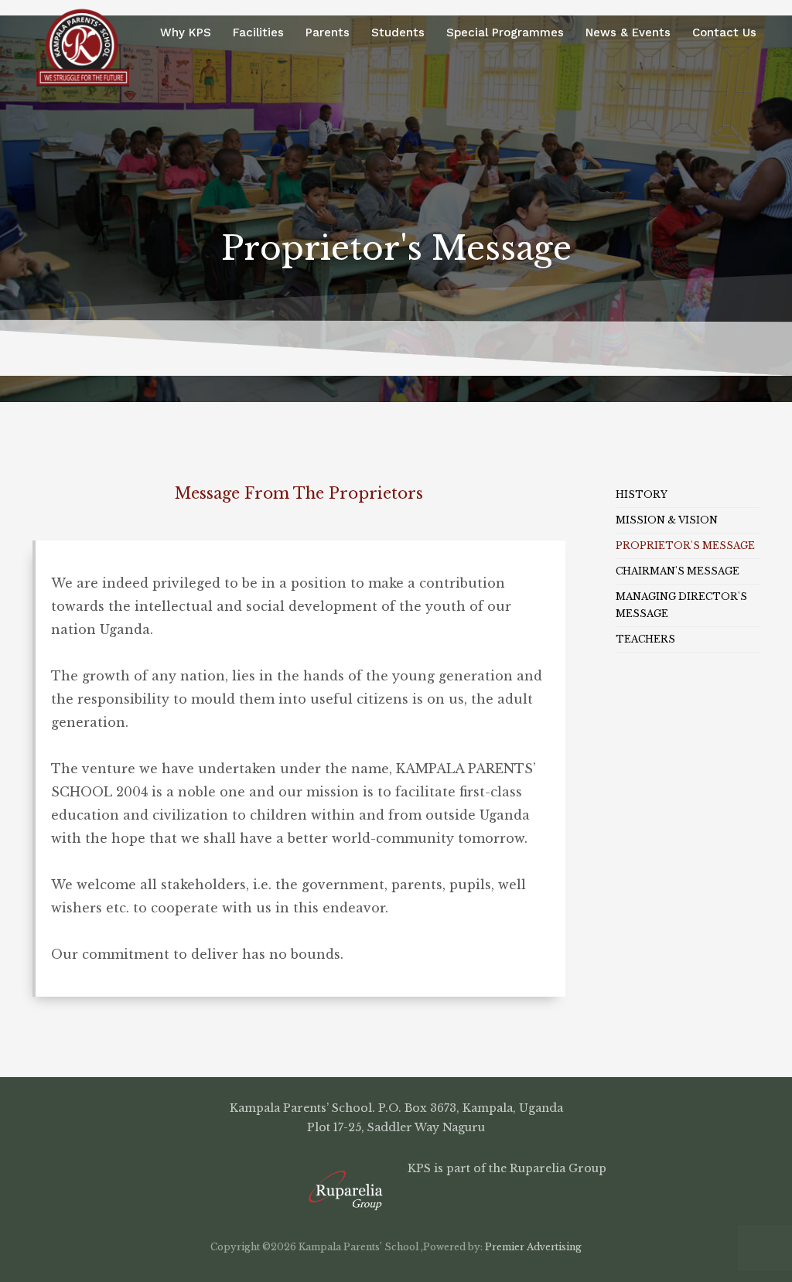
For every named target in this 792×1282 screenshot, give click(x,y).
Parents (328, 32)
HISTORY (641, 494)
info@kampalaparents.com (389, 1147)
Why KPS (185, 32)
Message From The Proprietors (299, 493)
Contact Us (724, 32)
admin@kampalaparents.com (593, 1147)
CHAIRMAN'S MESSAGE (677, 571)
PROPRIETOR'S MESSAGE (685, 545)
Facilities (258, 32)
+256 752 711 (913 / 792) (207, 1147)
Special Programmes (505, 32)
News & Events (628, 32)
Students (398, 32)
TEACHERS (645, 639)
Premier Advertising (532, 1247)
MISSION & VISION (667, 520)
